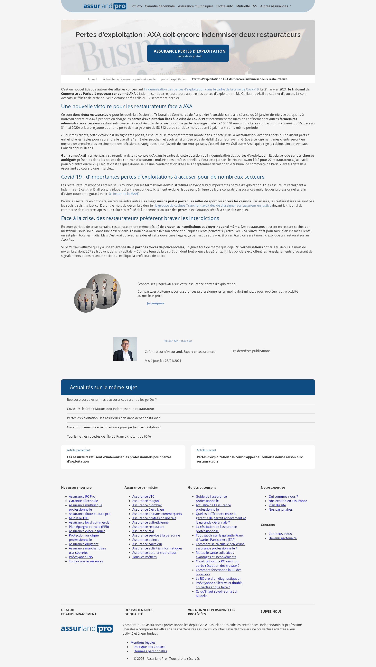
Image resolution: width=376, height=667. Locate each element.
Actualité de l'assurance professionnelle (129, 79)
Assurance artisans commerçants (157, 514)
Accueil (92, 79)
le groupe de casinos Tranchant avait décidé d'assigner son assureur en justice (213, 205)
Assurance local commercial (89, 522)
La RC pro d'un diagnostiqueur (218, 578)
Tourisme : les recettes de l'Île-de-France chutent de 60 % (109, 436)
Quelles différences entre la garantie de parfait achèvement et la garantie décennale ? (221, 518)
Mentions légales (143, 642)
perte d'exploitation (174, 79)
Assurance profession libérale (154, 518)
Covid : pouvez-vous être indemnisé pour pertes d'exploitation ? (114, 427)
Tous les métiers (144, 557)
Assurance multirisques (195, 6)
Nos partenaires (281, 509)
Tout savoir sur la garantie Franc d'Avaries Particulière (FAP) (220, 537)
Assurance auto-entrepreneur (154, 552)
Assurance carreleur (147, 544)
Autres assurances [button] (274, 6)
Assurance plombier (147, 505)
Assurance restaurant (148, 527)
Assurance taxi (143, 531)
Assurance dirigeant (84, 544)
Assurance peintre (145, 539)
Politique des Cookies (149, 647)
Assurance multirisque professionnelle (85, 507)
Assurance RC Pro (82, 496)
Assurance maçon (145, 501)
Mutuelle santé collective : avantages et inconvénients (216, 554)
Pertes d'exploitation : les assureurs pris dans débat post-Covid (113, 418)
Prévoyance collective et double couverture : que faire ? (219, 585)
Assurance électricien (148, 509)
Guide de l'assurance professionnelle (211, 498)
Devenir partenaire (283, 538)
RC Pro (137, 6)
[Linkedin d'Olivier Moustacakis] (194, 341)
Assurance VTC (143, 496)
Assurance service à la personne (156, 535)
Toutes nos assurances (86, 561)
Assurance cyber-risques (87, 531)
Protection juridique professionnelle (84, 537)
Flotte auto (225, 6)
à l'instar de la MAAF (124, 194)
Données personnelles (150, 651)
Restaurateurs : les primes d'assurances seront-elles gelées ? (112, 399)
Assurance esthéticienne (150, 522)
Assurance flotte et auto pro (89, 514)
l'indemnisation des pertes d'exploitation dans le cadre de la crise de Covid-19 (201, 89)
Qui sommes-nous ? (283, 496)
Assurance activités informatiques (157, 548)
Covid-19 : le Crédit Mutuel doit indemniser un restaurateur (110, 409)
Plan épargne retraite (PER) (89, 527)
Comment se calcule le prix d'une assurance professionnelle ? (220, 546)
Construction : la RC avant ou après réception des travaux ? (218, 563)
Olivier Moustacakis (178, 341)
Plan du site (277, 505)
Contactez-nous (280, 534)
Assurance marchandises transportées (87, 550)
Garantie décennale (160, 6)
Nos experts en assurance (288, 501)
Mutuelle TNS (246, 6)
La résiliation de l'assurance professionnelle (216, 529)
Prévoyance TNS (81, 557)
